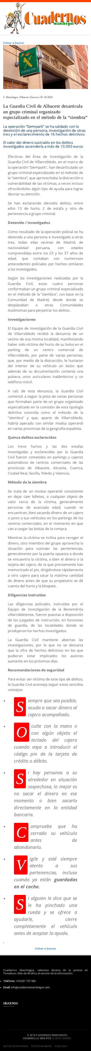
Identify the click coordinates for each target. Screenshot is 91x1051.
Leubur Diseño (61, 1038)
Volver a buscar (13, 42)
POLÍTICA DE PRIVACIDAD (15, 1046)
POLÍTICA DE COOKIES (41, 1046)
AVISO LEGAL (61, 1046)
